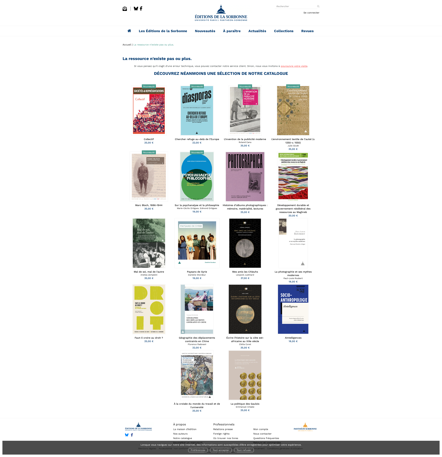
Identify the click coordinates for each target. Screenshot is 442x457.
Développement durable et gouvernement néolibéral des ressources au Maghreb (293, 208)
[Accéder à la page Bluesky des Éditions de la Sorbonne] (136, 10)
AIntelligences (293, 337)
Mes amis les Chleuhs (245, 271)
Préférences (198, 450)
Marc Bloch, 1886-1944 (148, 205)
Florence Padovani (197, 344)
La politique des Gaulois (245, 403)
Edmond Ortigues (208, 208)
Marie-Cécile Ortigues (188, 208)
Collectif (149, 139)
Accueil (127, 44)
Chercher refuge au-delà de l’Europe (197, 139)
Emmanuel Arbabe (245, 407)
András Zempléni (149, 275)
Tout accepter (221, 450)
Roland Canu (245, 142)
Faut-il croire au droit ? (149, 337)
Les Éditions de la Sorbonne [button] (163, 31)
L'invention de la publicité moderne (245, 139)
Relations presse (223, 429)
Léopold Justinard (245, 275)
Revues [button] (307, 31)
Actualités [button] (257, 31)
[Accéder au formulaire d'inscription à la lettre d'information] (125, 10)
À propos (179, 424)
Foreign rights (221, 433)
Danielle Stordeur (197, 275)
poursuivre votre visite (294, 66)
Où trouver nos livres (225, 438)
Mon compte (260, 429)
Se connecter (311, 12)
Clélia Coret (245, 344)
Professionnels (223, 424)
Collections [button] (284, 31)
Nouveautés (205, 31)
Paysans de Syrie (197, 271)
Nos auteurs (180, 433)
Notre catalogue (182, 438)
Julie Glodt (293, 145)
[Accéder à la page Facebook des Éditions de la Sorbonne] (141, 10)
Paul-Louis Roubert (293, 278)
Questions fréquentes (266, 438)
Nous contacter (262, 433)
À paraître (232, 31)
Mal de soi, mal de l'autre (149, 271)
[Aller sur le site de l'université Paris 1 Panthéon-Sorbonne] (305, 427)
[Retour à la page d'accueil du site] (221, 14)
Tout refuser (244, 450)
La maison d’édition (184, 429)
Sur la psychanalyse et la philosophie (197, 205)
